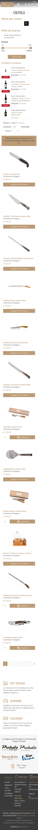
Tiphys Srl (24, 827)
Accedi (7, 782)
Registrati (8, 785)
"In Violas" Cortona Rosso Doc (21, 84)
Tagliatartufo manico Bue (14, 469)
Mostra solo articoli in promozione (12, 36)
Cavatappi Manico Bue (13, 637)
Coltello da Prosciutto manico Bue (18, 258)
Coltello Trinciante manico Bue (16, 216)
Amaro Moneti (16, 113)
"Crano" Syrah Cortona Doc (21, 70)
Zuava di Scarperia (11, 174)
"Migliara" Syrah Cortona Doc (21, 98)
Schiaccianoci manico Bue (14, 511)
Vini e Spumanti (20, 67)
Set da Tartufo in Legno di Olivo (17, 553)
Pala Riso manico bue (12, 427)
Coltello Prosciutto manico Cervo (17, 595)
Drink (13, 67)
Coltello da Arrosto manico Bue (17, 385)
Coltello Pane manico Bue (14, 300)
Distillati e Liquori (21, 110)
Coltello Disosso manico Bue (15, 343)
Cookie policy (23, 816)
